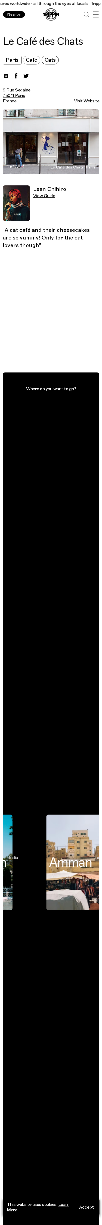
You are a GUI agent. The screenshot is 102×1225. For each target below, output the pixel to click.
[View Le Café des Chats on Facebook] (16, 76)
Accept (86, 1207)
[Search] (86, 14)
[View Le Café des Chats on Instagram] (6, 76)
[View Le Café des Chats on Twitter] (26, 76)
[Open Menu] (95, 14)
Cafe (31, 60)
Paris (12, 60)
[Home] (51, 14)
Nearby (14, 14)
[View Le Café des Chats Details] (54, 314)
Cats (50, 60)
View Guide (44, 196)
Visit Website (87, 101)
